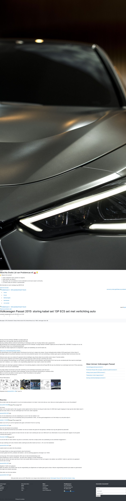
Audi (22, 487)
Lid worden (6, 303)
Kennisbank (6, 300)
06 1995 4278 (67, 488)
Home (5, 292)
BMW (22, 485)
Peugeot (2, 487)
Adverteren (45, 485)
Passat (21, 315)
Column (44, 487)
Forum (5, 295)
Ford (1, 490)
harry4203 (4, 404)
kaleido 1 (4, 420)
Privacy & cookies (20, 499)
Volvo (22, 488)
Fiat (22, 490)
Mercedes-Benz (25, 484)
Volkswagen (14, 315)
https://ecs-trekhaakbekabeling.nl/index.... (10, 350)
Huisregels (45, 488)
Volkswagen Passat (55, 478)
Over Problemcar (47, 490)
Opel (1, 485)
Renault (2, 488)
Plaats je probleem (121, 289)
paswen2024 (4, 413)
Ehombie (3, 437)
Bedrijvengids (7, 297)
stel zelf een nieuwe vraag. (68, 478)
